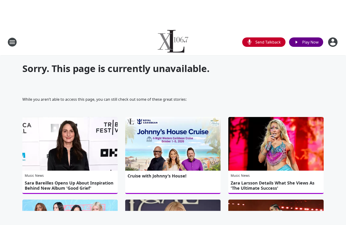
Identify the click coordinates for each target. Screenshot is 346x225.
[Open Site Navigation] (12, 42)
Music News (34, 175)
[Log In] (333, 42)
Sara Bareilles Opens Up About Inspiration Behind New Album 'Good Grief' (69, 185)
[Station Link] (173, 42)
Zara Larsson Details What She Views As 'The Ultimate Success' (272, 185)
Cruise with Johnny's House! (157, 175)
